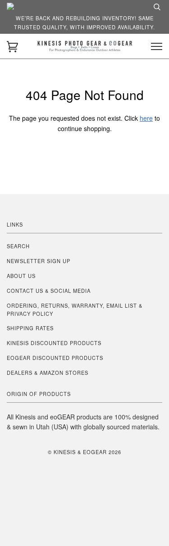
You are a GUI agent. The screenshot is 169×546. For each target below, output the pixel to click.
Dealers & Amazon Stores (47, 372)
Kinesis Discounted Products (54, 342)
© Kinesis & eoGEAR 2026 (84, 451)
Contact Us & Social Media (49, 290)
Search (18, 246)
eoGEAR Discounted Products (55, 357)
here (146, 118)
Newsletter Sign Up (38, 260)
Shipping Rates (30, 328)
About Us (21, 275)
